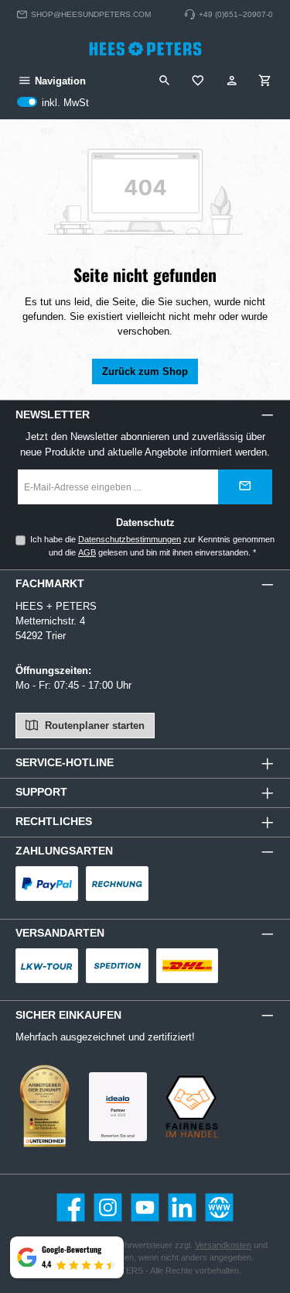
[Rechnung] (117, 883)
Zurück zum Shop (145, 371)
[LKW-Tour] (46, 965)
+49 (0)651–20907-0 (236, 14)
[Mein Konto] (232, 81)
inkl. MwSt (53, 103)
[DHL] (187, 965)
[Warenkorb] (265, 81)
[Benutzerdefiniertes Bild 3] (118, 1106)
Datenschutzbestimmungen (129, 539)
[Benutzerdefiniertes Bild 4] (191, 1106)
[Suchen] (165, 81)
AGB (87, 552)
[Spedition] (117, 965)
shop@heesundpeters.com (91, 14)
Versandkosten (223, 1245)
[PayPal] (46, 883)
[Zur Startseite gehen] (145, 48)
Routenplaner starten (93, 725)
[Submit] (245, 486)
